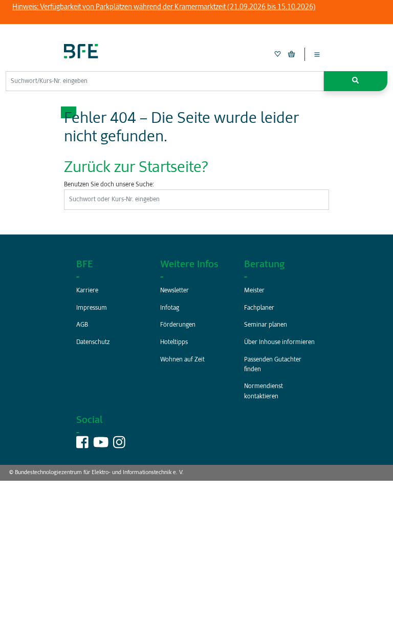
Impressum (91, 308)
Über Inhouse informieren (279, 342)
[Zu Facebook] (82, 445)
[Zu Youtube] (100, 445)
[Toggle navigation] (317, 54)
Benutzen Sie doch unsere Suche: (109, 185)
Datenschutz (93, 342)
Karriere (87, 291)
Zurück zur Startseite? (136, 168)
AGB (82, 325)
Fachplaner (259, 308)
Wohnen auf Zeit (182, 360)
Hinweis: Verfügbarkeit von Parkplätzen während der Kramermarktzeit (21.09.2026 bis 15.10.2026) (164, 7)
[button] (355, 81)
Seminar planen (265, 325)
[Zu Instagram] (119, 445)
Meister (254, 291)
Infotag (169, 308)
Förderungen (177, 325)
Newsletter (174, 291)
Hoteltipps (174, 342)
